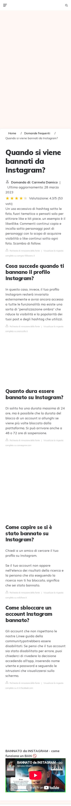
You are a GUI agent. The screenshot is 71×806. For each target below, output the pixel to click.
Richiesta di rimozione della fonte (24, 250)
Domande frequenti (37, 133)
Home (12, 133)
